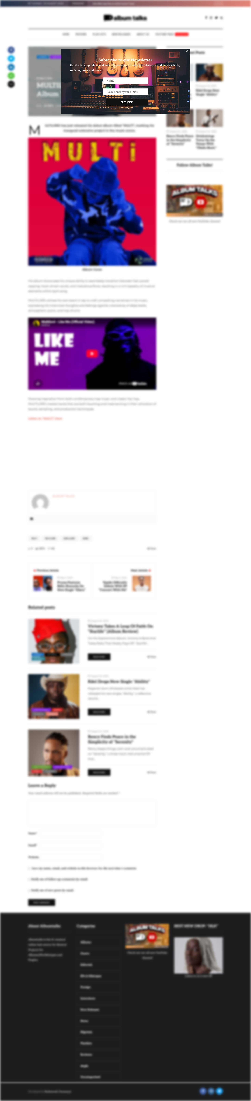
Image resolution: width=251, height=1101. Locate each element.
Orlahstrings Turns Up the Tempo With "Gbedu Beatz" (206, 142)
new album (69, 538)
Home (66, 34)
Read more (99, 657)
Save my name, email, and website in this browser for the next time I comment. (84, 868)
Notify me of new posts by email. (52, 890)
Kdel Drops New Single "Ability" (207, 92)
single (52, 714)
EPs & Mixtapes (41, 767)
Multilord (50, 538)
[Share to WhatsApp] (11, 75)
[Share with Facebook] (11, 50)
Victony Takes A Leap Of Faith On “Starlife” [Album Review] (120, 629)
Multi (34, 538)
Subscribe (127, 102)
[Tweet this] (11, 58)
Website (33, 857)
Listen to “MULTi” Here (45, 418)
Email (32, 845)
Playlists (99, 34)
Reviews (81, 34)
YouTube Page (171, 34)
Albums (43, 57)
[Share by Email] (11, 84)
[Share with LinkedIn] (11, 67)
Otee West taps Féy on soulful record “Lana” (114, 3)
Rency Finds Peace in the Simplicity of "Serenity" (179, 140)
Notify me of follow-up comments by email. (59, 879)
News (85, 538)
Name (32, 833)
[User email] (31, 519)
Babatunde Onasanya (58, 1091)
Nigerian (67, 654)
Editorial (52, 654)
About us (143, 34)
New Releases (121, 34)
